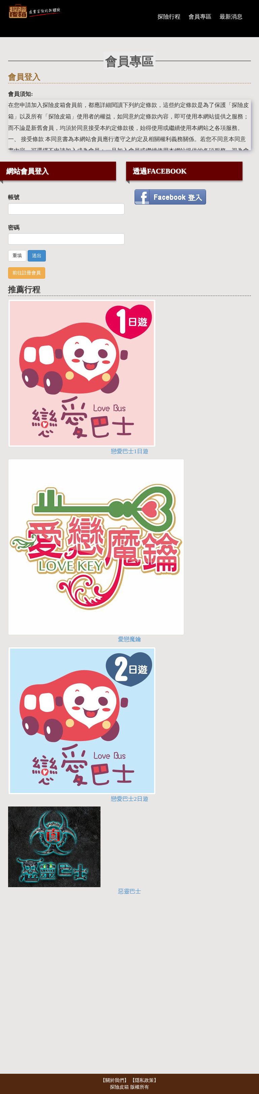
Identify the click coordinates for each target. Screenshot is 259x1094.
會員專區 (200, 16)
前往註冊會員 (26, 272)
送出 (36, 255)
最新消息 (231, 16)
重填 (17, 255)
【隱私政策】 (144, 1080)
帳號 (14, 197)
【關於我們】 (115, 1080)
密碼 (14, 227)
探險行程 (168, 16)
